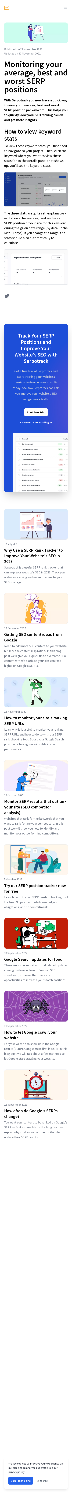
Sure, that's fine (21, 1480)
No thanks (42, 1480)
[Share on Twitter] (7, 296)
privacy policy (16, 1472)
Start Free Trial (36, 412)
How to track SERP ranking (34, 422)
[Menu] (66, 8)
